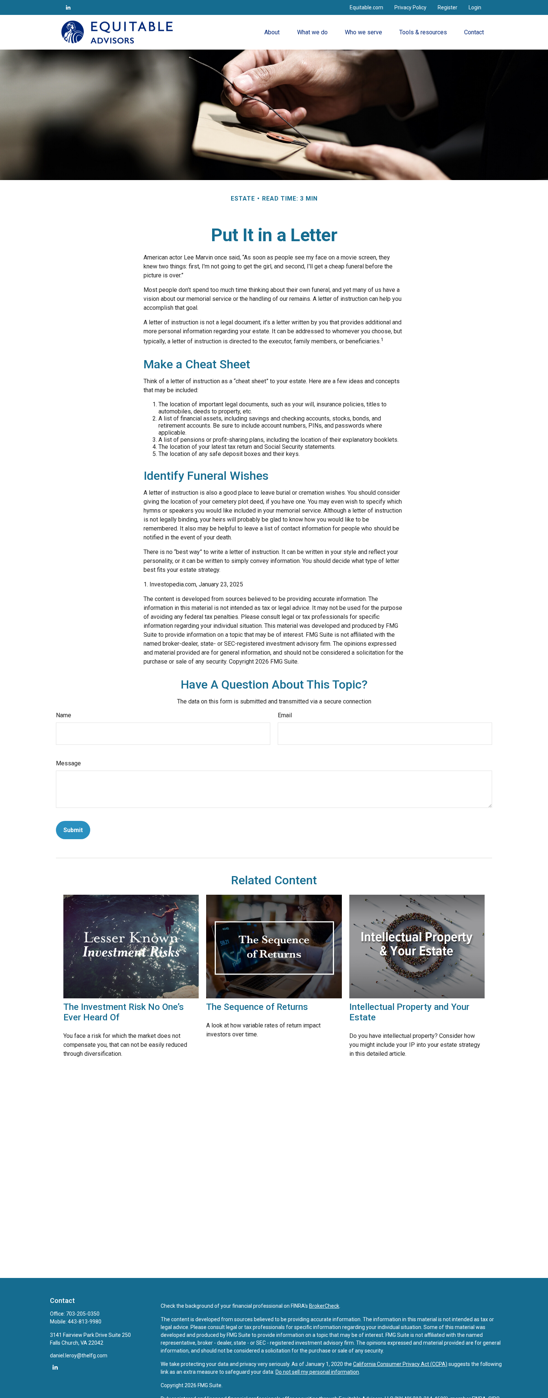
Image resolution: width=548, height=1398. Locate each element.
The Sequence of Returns (257, 1007)
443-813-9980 (84, 1322)
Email (285, 715)
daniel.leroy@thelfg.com (78, 1355)
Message (68, 763)
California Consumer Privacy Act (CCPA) (400, 1364)
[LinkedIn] (68, 7)
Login (475, 7)
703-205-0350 (83, 1314)
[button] (272, 32)
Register (447, 7)
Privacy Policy (410, 7)
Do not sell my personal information (317, 1372)
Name (63, 715)
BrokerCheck (324, 1306)
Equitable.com (366, 7)
